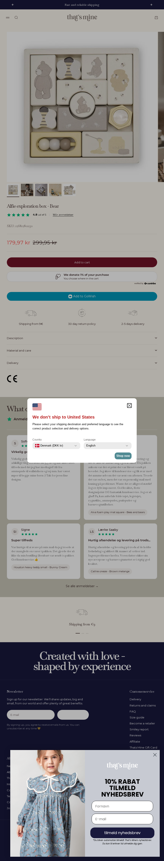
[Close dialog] (155, 755)
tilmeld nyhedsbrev (122, 832)
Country (37, 439)
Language (90, 439)
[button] (129, 405)
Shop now (123, 455)
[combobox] (49, 446)
